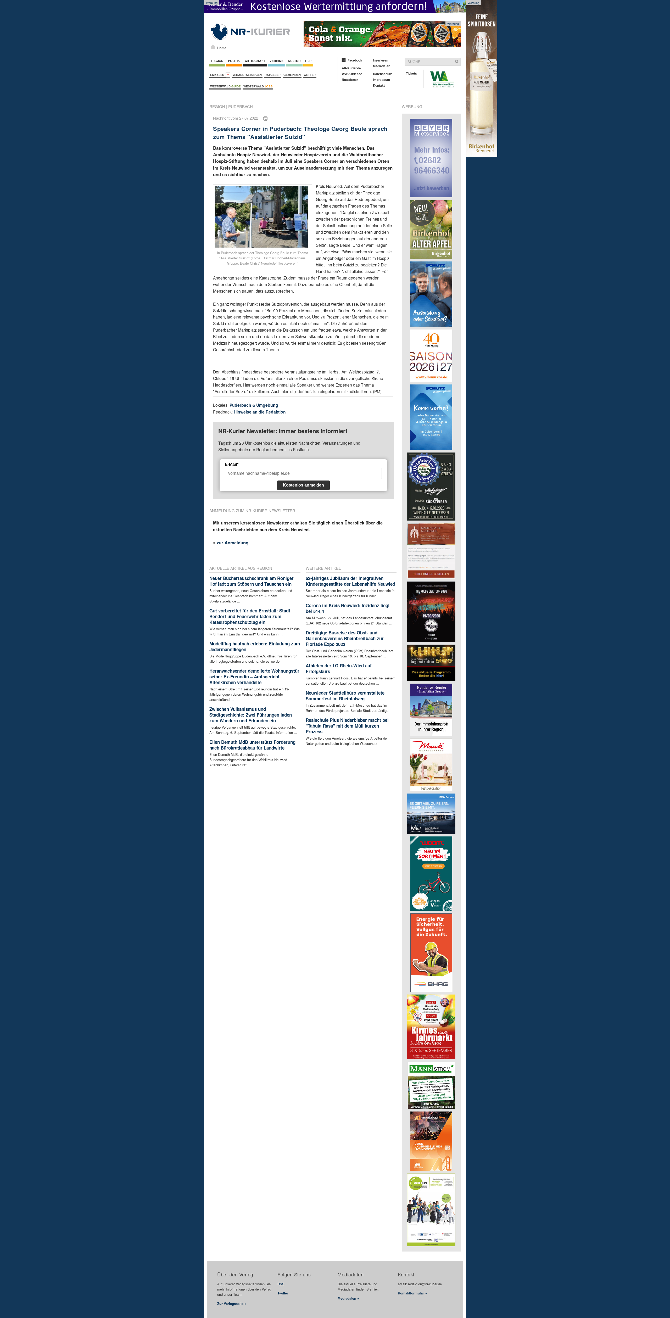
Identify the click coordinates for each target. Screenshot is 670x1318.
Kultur (294, 60)
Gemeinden (292, 75)
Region (217, 60)
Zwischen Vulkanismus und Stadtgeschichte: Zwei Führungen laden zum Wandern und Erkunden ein (250, 715)
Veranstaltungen (247, 75)
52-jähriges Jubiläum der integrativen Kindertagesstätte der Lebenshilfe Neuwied (350, 581)
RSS (280, 1283)
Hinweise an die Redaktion (260, 412)
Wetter (310, 75)
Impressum (381, 79)
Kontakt (379, 85)
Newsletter (350, 79)
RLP (308, 60)
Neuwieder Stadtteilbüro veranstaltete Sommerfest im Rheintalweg (345, 696)
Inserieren (380, 60)
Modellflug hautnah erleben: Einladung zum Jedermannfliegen (254, 646)
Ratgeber (273, 75)
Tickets (411, 73)
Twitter (282, 1293)
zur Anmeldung (232, 542)
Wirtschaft (255, 60)
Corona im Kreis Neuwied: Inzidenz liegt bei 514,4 (348, 608)
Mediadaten (381, 66)
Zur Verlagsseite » (231, 1303)
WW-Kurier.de (352, 73)
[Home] (213, 46)
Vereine (276, 60)
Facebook (355, 60)
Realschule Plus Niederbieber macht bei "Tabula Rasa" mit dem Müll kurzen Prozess (347, 726)
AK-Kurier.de (351, 68)
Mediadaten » (348, 1298)
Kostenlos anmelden (303, 485)
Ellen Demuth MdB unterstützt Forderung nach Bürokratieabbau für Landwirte (252, 745)
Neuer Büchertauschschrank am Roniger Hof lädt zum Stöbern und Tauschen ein (251, 581)
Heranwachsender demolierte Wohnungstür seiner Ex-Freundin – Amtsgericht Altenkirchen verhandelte (254, 676)
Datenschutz (382, 73)
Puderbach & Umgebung (254, 405)
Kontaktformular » (412, 1293)
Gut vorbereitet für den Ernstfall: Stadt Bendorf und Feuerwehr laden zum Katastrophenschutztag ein (249, 616)
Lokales (218, 75)
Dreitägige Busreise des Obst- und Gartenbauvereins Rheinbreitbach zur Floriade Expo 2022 (345, 638)
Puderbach (240, 106)
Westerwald (225, 86)
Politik (234, 60)
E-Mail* (231, 464)
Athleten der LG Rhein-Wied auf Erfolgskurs (339, 668)
